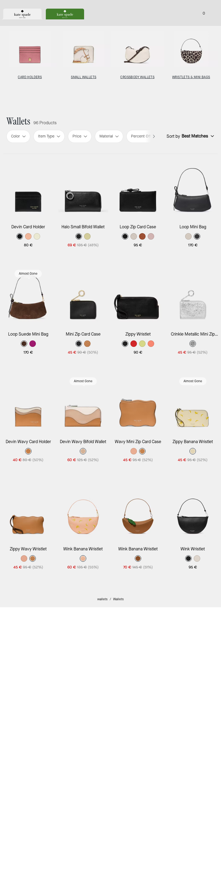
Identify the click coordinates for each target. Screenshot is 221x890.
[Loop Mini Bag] (193, 187)
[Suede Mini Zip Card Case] (193, 724)
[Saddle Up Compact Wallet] (138, 831)
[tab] (22, 14)
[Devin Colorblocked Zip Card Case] (138, 724)
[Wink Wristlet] (193, 509)
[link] (55, 743)
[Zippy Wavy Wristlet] (28, 509)
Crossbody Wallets (137, 77)
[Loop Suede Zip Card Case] (28, 616)
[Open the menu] (211, 13)
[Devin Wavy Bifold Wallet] (83, 401)
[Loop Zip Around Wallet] (83, 616)
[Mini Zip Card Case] (83, 294)
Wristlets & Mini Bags (191, 77)
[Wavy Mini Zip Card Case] (138, 401)
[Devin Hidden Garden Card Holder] (138, 616)
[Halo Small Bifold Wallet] (83, 187)
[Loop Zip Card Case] (138, 187)
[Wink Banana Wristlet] (83, 509)
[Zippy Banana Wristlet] (193, 401)
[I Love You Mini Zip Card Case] (83, 831)
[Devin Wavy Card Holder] (28, 401)
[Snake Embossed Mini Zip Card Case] (28, 831)
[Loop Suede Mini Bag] (28, 294)
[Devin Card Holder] (28, 187)
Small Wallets (83, 77)
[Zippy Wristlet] (138, 294)
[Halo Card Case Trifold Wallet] (193, 831)
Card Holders (30, 77)
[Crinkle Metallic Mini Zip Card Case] (193, 294)
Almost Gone (28, 273)
